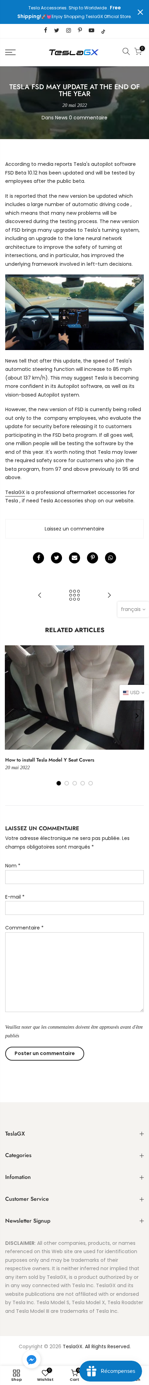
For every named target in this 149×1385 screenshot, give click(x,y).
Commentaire (24, 927)
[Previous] (12, 716)
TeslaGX (15, 492)
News (61, 117)
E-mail (15, 896)
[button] (32, 1360)
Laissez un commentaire (74, 528)
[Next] (137, 716)
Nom (12, 865)
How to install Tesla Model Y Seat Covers (49, 759)
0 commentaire (88, 117)
